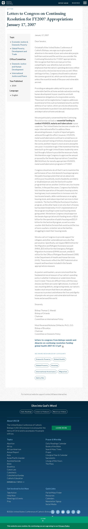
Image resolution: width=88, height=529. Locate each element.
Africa (9, 446)
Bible (9, 464)
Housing (54, 365)
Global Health (59, 359)
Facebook (58, 512)
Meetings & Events (15, 498)
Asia (9, 455)
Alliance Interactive (59, 394)
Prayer (48, 452)
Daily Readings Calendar (56, 443)
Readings (76, 3)
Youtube (63, 512)
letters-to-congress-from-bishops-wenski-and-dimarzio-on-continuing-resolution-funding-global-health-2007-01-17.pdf (56, 343)
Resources (50, 495)
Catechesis (11, 472)
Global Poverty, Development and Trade (19, 51)
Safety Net (40, 378)
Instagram (73, 512)
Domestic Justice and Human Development (19, 67)
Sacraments (50, 458)
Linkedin (68, 512)
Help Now (11, 495)
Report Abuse (63, 3)
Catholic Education (15, 478)
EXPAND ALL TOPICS (14, 482)
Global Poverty (42, 365)
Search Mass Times (53, 449)
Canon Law (11, 469)
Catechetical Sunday (15, 475)
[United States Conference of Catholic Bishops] (8, 3)
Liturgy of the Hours (54, 461)
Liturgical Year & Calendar (57, 455)
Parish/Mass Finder (54, 492)
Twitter (53, 512)
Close (43, 518)
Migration (63, 372)
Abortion (10, 443)
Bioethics (11, 466)
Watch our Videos (59, 412)
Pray (9, 501)
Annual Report (13, 452)
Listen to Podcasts (42, 412)
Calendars (50, 498)
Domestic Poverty (43, 359)
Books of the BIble (53, 446)
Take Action (12, 492)
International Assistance (46, 372)
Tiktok (78, 512)
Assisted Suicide (14, 461)
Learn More (61, 428)
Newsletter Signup (53, 501)
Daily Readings (26, 412)
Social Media (51, 504)
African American (14, 449)
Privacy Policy (64, 526)
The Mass (50, 464)
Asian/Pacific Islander (16, 458)
